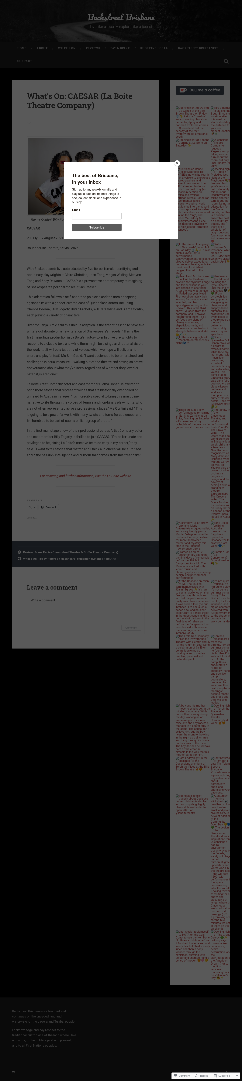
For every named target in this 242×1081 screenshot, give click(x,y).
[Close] (177, 163)
